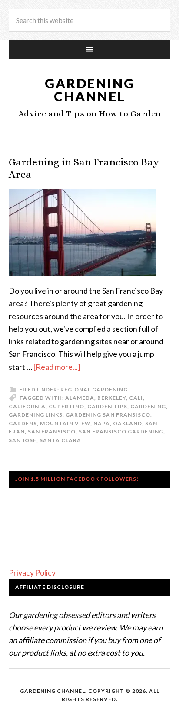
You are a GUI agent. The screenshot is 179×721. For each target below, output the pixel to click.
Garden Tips (107, 406)
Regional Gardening (94, 389)
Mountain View (65, 423)
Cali (136, 397)
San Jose (22, 440)
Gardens (23, 423)
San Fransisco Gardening (121, 431)
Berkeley (111, 397)
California (27, 406)
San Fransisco (52, 431)
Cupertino (66, 406)
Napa (101, 423)
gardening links (36, 414)
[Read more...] (56, 367)
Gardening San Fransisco (108, 414)
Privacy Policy (32, 572)
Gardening (148, 406)
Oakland (127, 423)
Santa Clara (60, 440)
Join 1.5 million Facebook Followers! (77, 478)
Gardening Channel (90, 89)
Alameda (79, 397)
